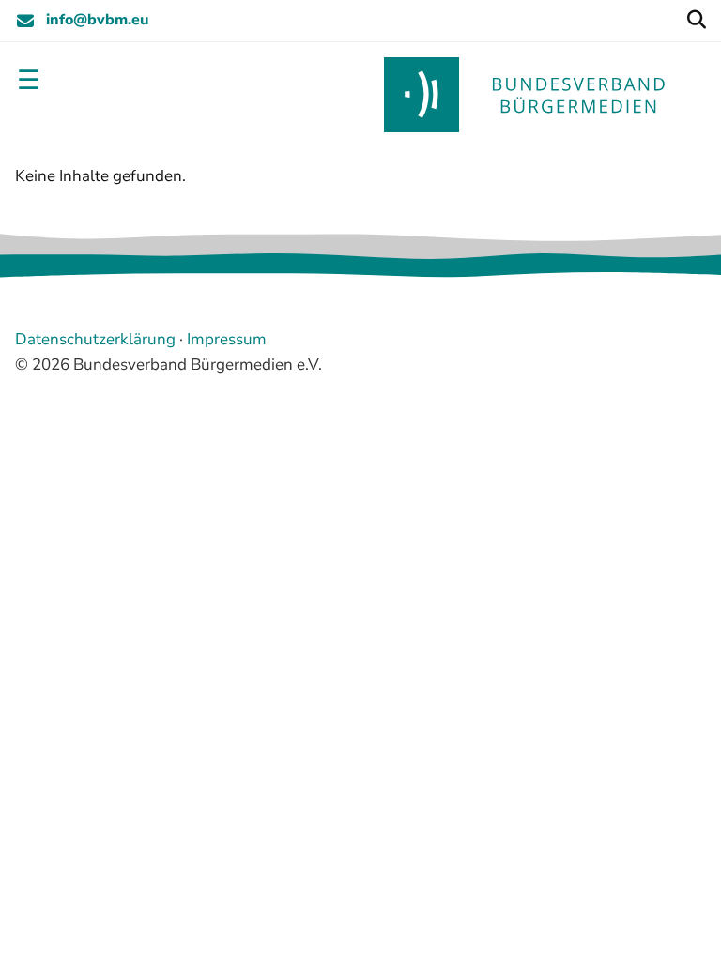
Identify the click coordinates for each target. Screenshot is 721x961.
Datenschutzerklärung (95, 339)
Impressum (227, 339)
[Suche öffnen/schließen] (696, 20)
